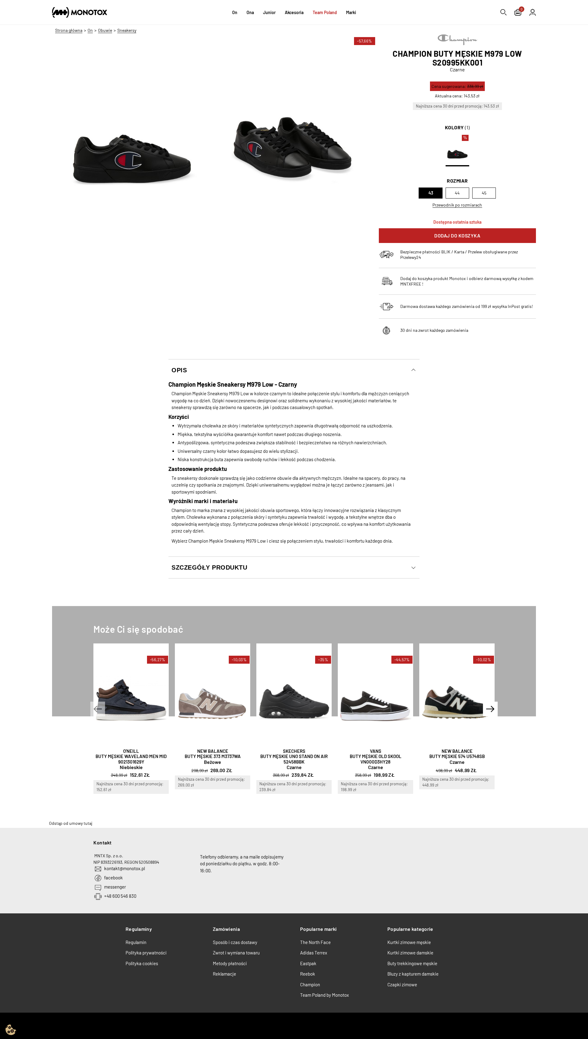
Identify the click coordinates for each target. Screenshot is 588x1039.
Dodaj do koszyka (457, 235)
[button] (97, 709)
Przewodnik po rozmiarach (457, 204)
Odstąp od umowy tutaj (70, 823)
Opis (179, 370)
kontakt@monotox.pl (124, 868)
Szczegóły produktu (209, 567)
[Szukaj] (503, 12)
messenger (115, 886)
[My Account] (532, 12)
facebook (113, 877)
